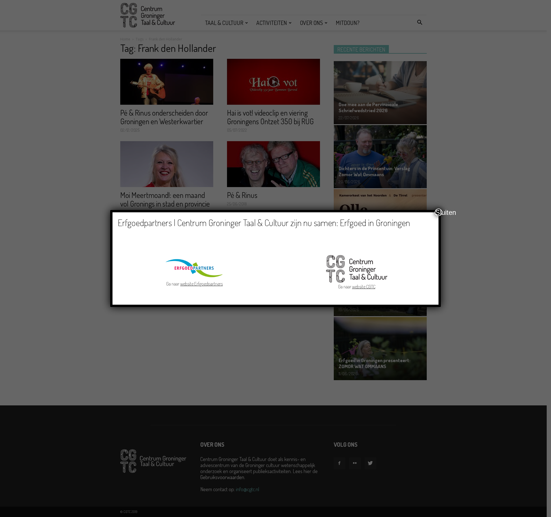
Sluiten (438, 212)
